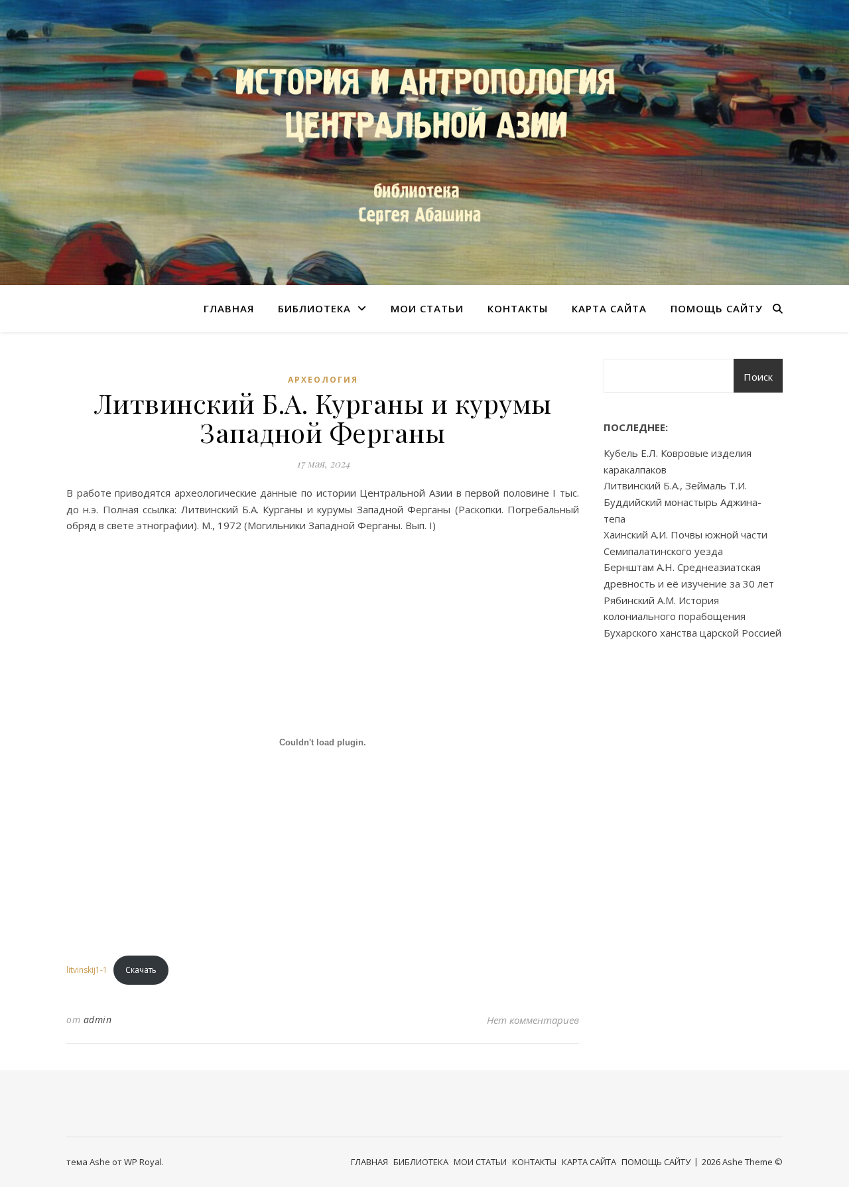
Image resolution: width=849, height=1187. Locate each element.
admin (98, 1019)
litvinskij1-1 (86, 969)
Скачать (141, 969)
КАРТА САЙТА (609, 308)
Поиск (758, 376)
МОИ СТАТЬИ (427, 308)
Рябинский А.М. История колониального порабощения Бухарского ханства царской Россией (692, 616)
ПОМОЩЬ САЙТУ (717, 308)
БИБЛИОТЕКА (314, 308)
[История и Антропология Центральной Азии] (424, 143)
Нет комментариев (533, 1020)
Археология (323, 379)
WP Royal (143, 1162)
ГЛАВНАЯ (229, 308)
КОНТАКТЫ (518, 308)
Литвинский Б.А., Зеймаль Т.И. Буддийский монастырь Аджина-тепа (682, 502)
